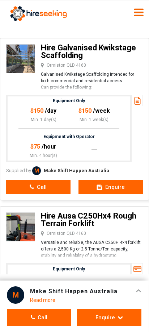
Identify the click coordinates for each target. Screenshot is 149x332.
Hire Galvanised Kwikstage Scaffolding (88, 51)
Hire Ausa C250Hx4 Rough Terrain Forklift (88, 219)
